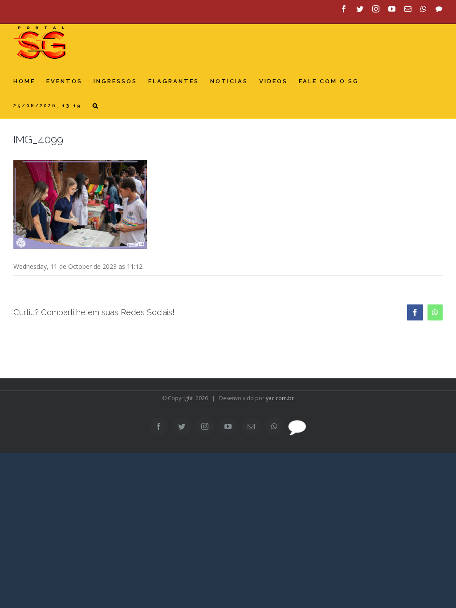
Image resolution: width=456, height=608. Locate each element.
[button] (96, 105)
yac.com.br (280, 398)
